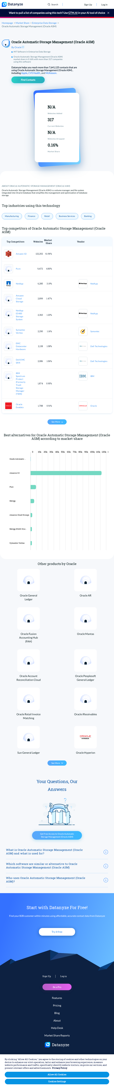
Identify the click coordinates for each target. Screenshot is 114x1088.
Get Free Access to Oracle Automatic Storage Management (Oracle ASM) (57, 835)
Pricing (57, 1005)
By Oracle (16, 47)
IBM (92, 376)
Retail (47, 216)
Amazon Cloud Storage (20, 298)
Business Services (67, 216)
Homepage (7, 22)
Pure (18, 268)
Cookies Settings (57, 1081)
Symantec (95, 331)
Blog (57, 1013)
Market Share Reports (57, 1035)
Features (57, 998)
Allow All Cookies (57, 1074)
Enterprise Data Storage (44, 22)
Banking (88, 216)
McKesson (51, 73)
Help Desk (57, 1027)
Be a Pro (57, 987)
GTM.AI (73, 12)
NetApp (19, 283)
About (57, 1020)
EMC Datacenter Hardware (21, 346)
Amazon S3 (21, 253)
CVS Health (34, 73)
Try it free (57, 931)
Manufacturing (12, 216)
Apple (24, 73)
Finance (31, 216)
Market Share (22, 22)
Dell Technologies (98, 346)
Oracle (93, 406)
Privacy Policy (59, 1068)
